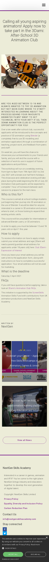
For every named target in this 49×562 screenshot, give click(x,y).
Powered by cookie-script (10, 559)
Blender (34, 136)
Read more (35, 544)
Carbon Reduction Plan (15, 508)
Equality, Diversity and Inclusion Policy (23, 503)
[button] (44, 5)
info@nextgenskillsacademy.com (19, 519)
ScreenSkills (38, 293)
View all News (24, 440)
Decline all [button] (35, 554)
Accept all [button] (13, 554)
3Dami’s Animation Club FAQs (22, 288)
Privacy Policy (11, 499)
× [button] (47, 538)
